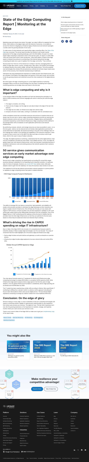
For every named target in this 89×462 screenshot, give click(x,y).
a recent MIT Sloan (31, 164)
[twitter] (78, 450)
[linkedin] (74, 450)
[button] (85, 1)
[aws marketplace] (28, 452)
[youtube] (85, 450)
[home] (8, 6)
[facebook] (81, 450)
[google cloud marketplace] (11, 452)
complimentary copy (48, 311)
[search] (49, 6)
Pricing (31, 5)
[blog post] (18, 350)
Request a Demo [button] (37, 389)
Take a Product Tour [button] (51, 389)
